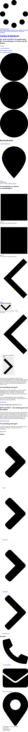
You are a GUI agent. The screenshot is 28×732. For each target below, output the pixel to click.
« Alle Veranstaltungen (5, 143)
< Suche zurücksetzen (4, 48)
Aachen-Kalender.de (9, 36)
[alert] (14, 207)
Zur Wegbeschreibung (11, 183)
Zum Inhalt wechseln (4, 28)
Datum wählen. (15, 310)
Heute (1, 302)
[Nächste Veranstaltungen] (3, 299)
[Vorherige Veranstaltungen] (15, 298)
